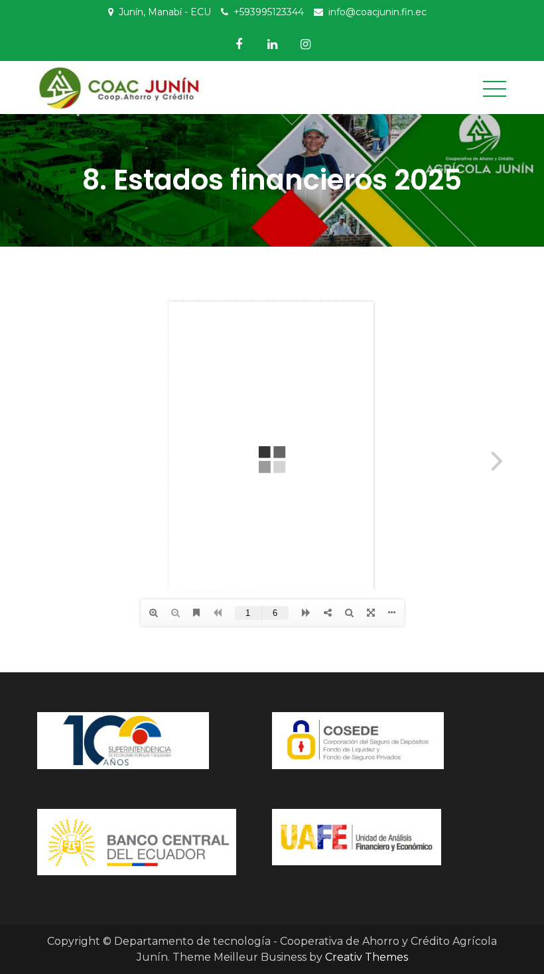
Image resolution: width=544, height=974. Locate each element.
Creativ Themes (366, 957)
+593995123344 (269, 12)
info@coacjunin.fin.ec (377, 12)
